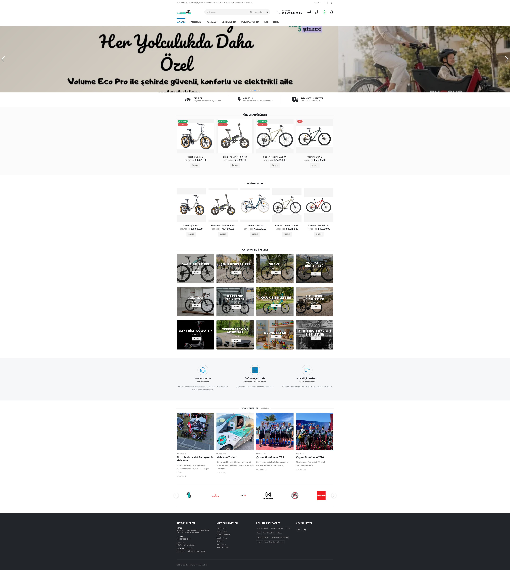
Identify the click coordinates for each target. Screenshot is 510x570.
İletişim (276, 22)
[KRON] (215, 495)
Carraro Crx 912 (314, 157)
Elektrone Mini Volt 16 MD (235, 157)
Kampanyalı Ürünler (250, 22)
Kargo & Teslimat (223, 534)
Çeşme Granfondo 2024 (310, 457)
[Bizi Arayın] (316, 12)
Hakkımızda (221, 544)
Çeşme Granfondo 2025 (270, 457)
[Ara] (267, 12)
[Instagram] (305, 529)
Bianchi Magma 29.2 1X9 (274, 157)
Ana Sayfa (181, 22)
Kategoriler (195, 22)
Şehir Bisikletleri (263, 537)
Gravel (259, 542)
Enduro (288, 528)
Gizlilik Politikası (222, 547)
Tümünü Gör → (264, 408)
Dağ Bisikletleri (262, 528)
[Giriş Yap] (331, 11)
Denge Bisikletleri (277, 528)
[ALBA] (321, 495)
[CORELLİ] (189, 495)
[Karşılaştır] (309, 12)
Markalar (211, 22)
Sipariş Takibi (221, 531)
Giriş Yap (317, 3)
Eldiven (279, 533)
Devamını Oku (181, 476)
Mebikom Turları (226, 457)
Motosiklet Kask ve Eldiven (274, 542)
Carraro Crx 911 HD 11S (318, 225)
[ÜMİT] (295, 495)
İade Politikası (222, 538)
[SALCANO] (268, 495)
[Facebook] (299, 529)
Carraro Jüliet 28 (255, 225)
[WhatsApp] (324, 12)
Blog (266, 22)
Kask (259, 533)
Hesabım (220, 541)
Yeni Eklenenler (229, 22)
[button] (250, 90)
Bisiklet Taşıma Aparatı (280, 537)
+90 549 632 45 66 (292, 12)
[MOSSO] (242, 495)
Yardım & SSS (221, 528)
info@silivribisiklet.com (186, 545)
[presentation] (168, 137)
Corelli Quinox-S (195, 157)
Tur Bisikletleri (269, 533)
